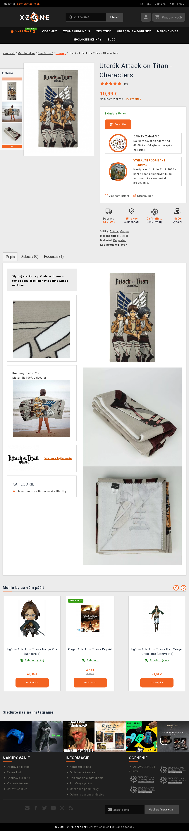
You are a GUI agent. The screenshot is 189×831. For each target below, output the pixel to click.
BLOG (112, 39)
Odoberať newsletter (161, 809)
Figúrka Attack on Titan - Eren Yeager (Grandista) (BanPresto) (157, 651)
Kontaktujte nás (80, 766)
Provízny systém (81, 783)
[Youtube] (53, 808)
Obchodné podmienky (84, 789)
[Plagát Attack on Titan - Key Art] (90, 618)
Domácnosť (45, 491)
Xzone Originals (76, 31)
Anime (114, 231)
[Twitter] (45, 808)
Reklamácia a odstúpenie (87, 777)
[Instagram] (62, 808)
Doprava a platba (18, 766)
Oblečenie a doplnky (134, 31)
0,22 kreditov (132, 98)
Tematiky (103, 31)
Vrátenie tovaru (17, 783)
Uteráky (61, 491)
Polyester (119, 240)
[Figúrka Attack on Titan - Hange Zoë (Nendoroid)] (32, 618)
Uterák (124, 235)
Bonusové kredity (18, 777)
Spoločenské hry (87, 39)
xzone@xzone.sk (24, 3)
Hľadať (114, 17)
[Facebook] (36, 808)
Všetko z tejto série (58, 458)
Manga (124, 231)
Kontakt (145, 3)
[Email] (27, 808)
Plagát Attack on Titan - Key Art (90, 649)
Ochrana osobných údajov (87, 794)
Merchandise (167, 31)
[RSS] (71, 808)
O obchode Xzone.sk (83, 772)
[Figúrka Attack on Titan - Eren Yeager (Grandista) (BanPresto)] (157, 618)
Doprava (160, 3)
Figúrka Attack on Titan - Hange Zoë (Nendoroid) (32, 651)
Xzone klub (177, 3)
